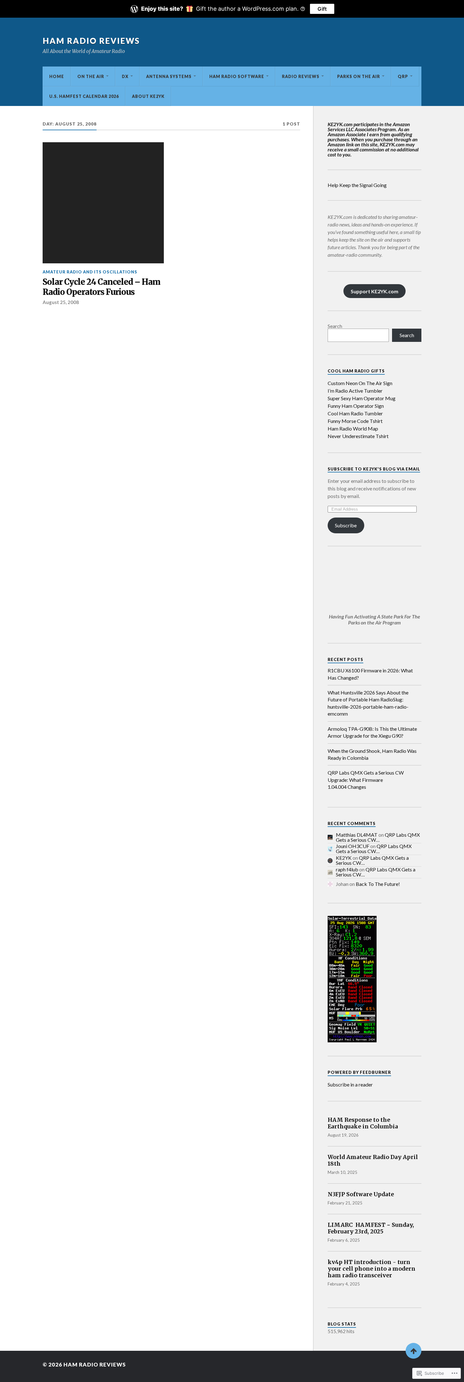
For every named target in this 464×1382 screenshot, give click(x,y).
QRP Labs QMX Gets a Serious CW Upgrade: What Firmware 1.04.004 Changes (366, 780)
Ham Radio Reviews (91, 40)
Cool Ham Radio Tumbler (355, 413)
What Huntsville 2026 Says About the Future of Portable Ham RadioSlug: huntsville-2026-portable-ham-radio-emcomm (368, 703)
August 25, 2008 (61, 302)
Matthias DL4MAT (357, 835)
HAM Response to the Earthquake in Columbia (363, 1123)
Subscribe (346, 525)
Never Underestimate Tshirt (358, 436)
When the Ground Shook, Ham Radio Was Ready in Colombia (372, 754)
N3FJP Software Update (361, 1194)
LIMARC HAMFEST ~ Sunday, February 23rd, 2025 (371, 1228)
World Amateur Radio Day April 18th (373, 1160)
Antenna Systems (169, 76)
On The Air (90, 76)
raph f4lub (347, 869)
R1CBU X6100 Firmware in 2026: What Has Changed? (370, 673)
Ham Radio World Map (353, 428)
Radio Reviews (300, 76)
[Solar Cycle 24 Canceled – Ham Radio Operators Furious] (103, 202)
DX (125, 76)
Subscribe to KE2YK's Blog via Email (374, 468)
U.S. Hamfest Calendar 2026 (84, 96)
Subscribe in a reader (350, 1084)
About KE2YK (148, 96)
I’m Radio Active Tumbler (355, 391)
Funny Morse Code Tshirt (355, 421)
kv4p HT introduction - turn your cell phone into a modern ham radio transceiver (371, 1269)
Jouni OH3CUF (352, 846)
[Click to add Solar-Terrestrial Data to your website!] (352, 1040)
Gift (322, 9)
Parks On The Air (358, 76)
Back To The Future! (378, 884)
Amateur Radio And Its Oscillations (90, 271)
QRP (403, 76)
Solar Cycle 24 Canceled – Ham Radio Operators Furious (101, 287)
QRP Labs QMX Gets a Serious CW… (378, 837)
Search (335, 326)
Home (56, 76)
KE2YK (344, 858)
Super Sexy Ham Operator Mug (362, 398)
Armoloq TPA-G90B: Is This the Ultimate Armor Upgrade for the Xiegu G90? (372, 732)
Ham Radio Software (236, 76)
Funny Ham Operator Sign (356, 406)
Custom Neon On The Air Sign (360, 383)
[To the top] (413, 1351)
